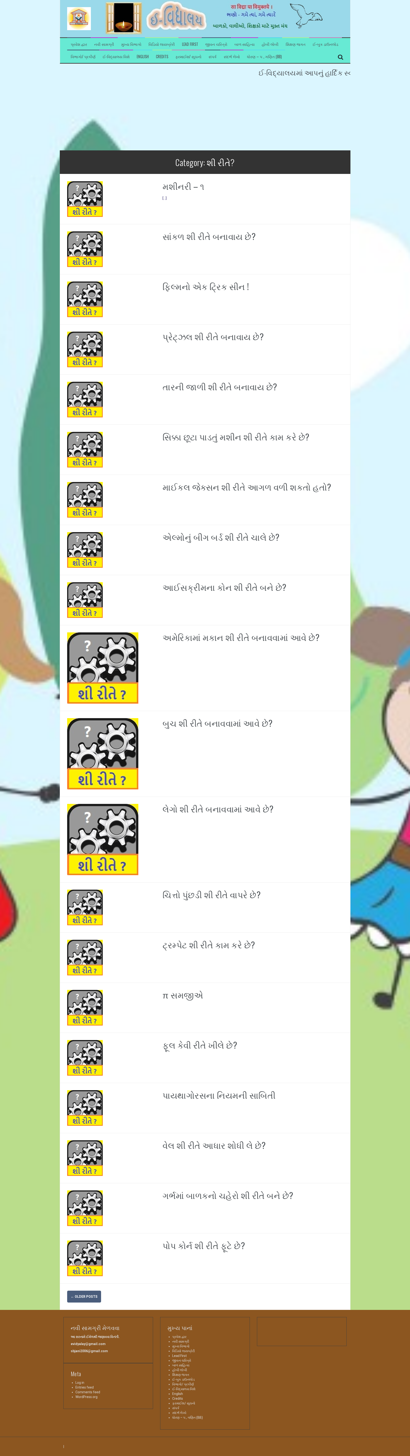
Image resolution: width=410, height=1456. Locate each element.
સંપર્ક (213, 56)
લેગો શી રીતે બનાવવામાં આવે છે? (218, 808)
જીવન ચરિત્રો (216, 44)
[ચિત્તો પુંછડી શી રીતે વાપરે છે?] (85, 907)
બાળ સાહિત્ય (244, 44)
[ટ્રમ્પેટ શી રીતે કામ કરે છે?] (85, 957)
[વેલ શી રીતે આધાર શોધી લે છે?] (85, 1158)
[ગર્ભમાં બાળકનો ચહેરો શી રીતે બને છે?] (85, 1208)
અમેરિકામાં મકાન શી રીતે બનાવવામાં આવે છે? (241, 637)
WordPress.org (86, 1397)
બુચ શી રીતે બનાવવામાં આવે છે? (218, 722)
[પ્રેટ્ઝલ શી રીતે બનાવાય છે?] (85, 349)
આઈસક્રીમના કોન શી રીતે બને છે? (224, 587)
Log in (79, 1382)
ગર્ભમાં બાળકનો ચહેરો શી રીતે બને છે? (228, 1195)
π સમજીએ (183, 994)
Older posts (84, 1296)
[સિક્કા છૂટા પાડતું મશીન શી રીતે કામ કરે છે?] (85, 449)
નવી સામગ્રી (104, 44)
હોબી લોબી (270, 44)
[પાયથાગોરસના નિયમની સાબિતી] (85, 1108)
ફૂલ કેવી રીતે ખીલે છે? (200, 1044)
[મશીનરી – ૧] (85, 199)
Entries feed (84, 1387)
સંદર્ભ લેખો (232, 56)
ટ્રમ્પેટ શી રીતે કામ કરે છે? (209, 944)
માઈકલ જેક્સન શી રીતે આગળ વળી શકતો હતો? (247, 486)
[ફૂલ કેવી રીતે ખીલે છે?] (85, 1058)
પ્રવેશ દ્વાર (79, 44)
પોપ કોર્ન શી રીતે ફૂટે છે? (204, 1245)
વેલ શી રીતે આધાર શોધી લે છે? (214, 1145)
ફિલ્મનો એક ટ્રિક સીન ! (206, 286)
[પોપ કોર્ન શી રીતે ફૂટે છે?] (85, 1258)
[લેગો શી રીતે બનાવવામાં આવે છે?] (102, 839)
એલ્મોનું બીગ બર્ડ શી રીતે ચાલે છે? (221, 536)
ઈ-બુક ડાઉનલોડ (325, 44)
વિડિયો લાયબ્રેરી (162, 44)
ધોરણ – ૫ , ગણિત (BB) (264, 56)
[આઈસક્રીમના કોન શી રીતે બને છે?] (85, 600)
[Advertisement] (205, 114)
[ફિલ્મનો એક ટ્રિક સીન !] (85, 299)
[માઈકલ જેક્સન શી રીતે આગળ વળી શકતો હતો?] (85, 499)
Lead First (190, 44)
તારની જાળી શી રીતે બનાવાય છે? (220, 386)
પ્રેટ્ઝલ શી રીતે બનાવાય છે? (213, 336)
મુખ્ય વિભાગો (131, 44)
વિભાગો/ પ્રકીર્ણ (83, 56)
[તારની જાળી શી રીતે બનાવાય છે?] (85, 399)
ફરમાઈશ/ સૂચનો (188, 56)
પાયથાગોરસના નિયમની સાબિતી (219, 1094)
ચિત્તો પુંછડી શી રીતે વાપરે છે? (212, 894)
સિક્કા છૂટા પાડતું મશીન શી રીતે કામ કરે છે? (236, 436)
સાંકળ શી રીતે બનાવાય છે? (209, 236)
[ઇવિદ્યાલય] (79, 18)
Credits (162, 56)
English (143, 56)
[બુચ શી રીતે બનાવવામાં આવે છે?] (102, 753)
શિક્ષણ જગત (296, 44)
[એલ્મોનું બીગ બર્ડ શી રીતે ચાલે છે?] (85, 550)
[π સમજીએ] (85, 1007)
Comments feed (87, 1392)
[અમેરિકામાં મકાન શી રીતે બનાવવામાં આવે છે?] (102, 668)
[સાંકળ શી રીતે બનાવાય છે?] (85, 249)
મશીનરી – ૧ (183, 186)
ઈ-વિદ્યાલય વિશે (116, 56)
